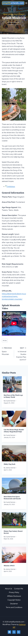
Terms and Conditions (14, 607)
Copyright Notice (14, 600)
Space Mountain (7, 351)
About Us (8, 588)
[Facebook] (9, 632)
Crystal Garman (10, 401)
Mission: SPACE (9, 566)
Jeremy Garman (14, 22)
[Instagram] (18, 632)
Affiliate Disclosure (14, 596)
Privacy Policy (14, 592)
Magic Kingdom (19, 14)
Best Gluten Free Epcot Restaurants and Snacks (12, 498)
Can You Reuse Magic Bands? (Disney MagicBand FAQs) (14, 431)
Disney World (8, 14)
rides (5, 340)
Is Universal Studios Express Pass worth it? (21, 354)
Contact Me (18, 588)
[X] (14, 632)
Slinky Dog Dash (9, 464)
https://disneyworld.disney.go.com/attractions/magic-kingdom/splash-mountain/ (14, 296)
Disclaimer (14, 604)
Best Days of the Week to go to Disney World (13, 396)
